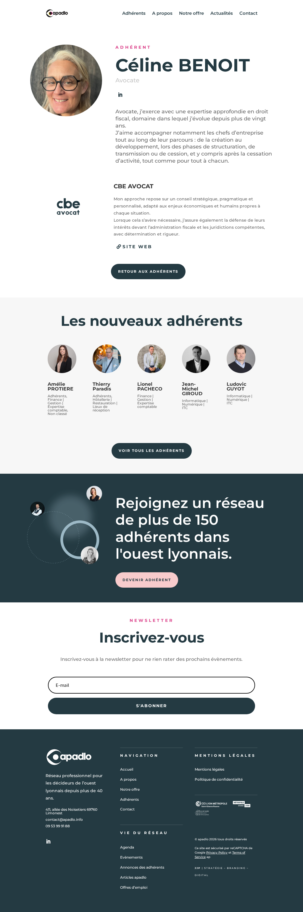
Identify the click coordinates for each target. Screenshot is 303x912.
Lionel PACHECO (149, 386)
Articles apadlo (133, 877)
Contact (248, 13)
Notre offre (191, 13)
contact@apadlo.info (64, 819)
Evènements (131, 857)
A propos (162, 13)
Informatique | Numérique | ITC (195, 404)
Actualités (221, 13)
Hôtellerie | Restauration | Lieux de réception (105, 404)
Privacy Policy (217, 852)
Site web (137, 246)
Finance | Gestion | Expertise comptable (57, 404)
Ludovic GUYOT (236, 386)
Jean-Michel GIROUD (192, 388)
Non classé (57, 413)
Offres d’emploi (133, 887)
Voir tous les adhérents (152, 450)
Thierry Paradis (102, 386)
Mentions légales (209, 769)
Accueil (126, 769)
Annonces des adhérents (142, 867)
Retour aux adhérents (148, 271)
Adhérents (134, 13)
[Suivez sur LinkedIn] (120, 94)
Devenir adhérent (147, 580)
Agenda (127, 847)
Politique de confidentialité (219, 779)
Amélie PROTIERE (60, 386)
